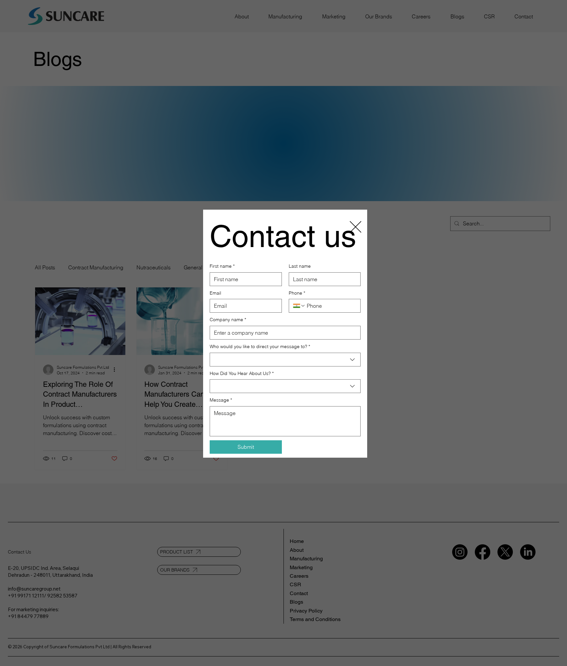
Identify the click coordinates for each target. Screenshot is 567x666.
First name (222, 266)
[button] (355, 227)
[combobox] (285, 359)
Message (221, 400)
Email (215, 293)
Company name (228, 320)
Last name (300, 266)
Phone (297, 293)
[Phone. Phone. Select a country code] (299, 305)
